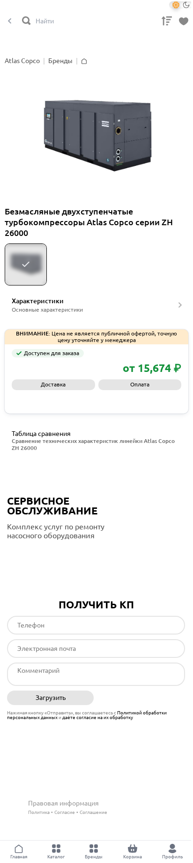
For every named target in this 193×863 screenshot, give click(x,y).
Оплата (139, 384)
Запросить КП (97, 400)
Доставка (53, 384)
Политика (39, 812)
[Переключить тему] (181, 4)
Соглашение (93, 812)
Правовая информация (63, 803)
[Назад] (10, 21)
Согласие (64, 812)
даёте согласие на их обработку (97, 717)
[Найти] (27, 21)
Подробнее (46, 554)
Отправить (142, 698)
